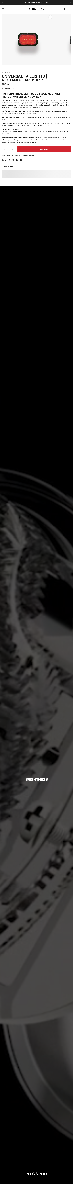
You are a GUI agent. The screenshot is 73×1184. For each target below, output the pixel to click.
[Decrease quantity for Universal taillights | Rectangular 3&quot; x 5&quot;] (4, 149)
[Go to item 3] (39, 68)
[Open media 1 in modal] (50, 17)
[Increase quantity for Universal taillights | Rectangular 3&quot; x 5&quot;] (13, 149)
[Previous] (3, 2)
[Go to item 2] (36, 68)
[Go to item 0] (34, 68)
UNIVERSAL (6, 72)
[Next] (70, 2)
